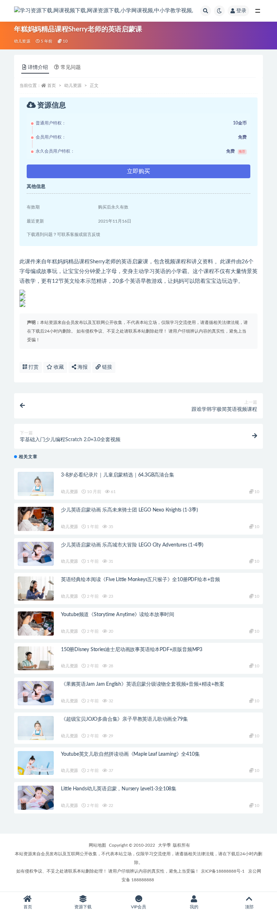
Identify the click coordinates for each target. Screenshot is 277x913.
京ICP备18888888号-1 (223, 871)
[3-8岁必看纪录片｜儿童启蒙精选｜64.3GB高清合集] (36, 484)
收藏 (58, 367)
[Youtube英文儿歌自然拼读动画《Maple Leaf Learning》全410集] (36, 763)
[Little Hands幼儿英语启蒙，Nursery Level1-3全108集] (36, 798)
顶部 (249, 907)
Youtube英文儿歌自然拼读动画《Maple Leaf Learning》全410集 (130, 754)
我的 (194, 907)
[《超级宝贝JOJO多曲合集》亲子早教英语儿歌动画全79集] (36, 728)
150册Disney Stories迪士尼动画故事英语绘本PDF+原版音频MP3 (131, 649)
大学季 (164, 845)
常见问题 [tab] (71, 67)
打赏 (33, 367)
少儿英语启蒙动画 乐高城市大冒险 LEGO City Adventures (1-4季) (132, 545)
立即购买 (138, 171)
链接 (106, 367)
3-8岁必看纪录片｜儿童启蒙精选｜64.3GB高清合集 (117, 475)
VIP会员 (138, 907)
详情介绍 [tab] (38, 67)
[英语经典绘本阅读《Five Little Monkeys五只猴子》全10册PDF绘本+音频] (36, 588)
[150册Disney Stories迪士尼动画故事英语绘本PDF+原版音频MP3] (36, 658)
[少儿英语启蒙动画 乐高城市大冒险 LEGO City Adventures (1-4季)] (36, 554)
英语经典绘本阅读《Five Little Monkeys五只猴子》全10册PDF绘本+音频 (140, 579)
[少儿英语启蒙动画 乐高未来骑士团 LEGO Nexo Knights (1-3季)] (36, 519)
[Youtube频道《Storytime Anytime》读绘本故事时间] (36, 623)
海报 (82, 367)
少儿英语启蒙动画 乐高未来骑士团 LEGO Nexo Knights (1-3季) (129, 510)
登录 (241, 10)
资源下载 (83, 907)
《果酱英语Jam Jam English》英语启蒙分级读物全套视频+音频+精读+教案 (142, 684)
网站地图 (97, 845)
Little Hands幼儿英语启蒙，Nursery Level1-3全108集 (118, 788)
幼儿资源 (22, 41)
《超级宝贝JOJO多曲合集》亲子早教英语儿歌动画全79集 (124, 719)
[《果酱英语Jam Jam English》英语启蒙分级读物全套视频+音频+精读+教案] (36, 693)
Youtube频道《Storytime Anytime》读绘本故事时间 (117, 614)
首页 (51, 85)
